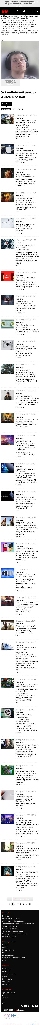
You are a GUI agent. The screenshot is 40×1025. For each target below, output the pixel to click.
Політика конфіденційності (13, 921)
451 (29, 904)
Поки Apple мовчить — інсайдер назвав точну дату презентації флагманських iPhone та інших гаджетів (27, 155)
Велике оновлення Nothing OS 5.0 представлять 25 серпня (25, 227)
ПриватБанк (7, 969)
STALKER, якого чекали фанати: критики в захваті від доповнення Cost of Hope (27, 422)
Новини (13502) (18, 109)
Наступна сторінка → (23, 899)
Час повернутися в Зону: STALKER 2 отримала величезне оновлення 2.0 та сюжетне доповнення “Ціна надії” (26, 203)
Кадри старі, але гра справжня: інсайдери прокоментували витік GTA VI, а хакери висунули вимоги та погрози (27, 528)
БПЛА (4, 953)
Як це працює (8, 955)
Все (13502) (6, 109)
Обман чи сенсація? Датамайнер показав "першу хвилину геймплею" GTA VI (26, 629)
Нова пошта (7, 979)
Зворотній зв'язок (9, 926)
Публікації (6, 103)
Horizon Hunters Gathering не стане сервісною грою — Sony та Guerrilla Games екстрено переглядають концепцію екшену (27, 447)
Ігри (4, 960)
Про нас (5, 916)
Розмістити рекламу (10, 929)
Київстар (6, 971)
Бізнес (4, 947)
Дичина (5, 995)
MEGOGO (6, 982)
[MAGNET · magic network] (11, 1016)
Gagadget (4, 10)
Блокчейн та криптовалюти (13, 958)
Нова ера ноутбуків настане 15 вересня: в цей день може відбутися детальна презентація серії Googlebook (26, 502)
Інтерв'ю (5, 945)
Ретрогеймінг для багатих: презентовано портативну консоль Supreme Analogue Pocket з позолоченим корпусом (27, 554)
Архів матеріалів (9, 936)
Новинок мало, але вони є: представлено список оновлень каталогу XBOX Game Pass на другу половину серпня (27, 776)
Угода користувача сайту (12, 931)
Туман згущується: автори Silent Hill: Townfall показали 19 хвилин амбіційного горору (26, 305)
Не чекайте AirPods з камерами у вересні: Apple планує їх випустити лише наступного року (26, 350)
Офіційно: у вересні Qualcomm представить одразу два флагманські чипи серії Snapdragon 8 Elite (27, 282)
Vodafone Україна (9, 974)
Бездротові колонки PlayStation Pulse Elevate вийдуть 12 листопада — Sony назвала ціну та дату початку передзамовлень (26, 581)
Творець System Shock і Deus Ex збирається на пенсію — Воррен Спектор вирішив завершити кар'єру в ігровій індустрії (27, 750)
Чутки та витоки (8, 993)
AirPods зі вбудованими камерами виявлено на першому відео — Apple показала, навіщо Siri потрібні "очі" (27, 852)
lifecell (4, 976)
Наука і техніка (8, 950)
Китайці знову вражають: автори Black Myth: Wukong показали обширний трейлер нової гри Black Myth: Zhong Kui (26, 375)
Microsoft (6, 984)
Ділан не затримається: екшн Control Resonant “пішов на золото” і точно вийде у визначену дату (27, 607)
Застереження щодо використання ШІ (18, 924)
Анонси (5, 998)
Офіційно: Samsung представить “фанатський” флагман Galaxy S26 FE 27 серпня (27, 328)
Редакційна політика (10, 919)
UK (3, 1003)
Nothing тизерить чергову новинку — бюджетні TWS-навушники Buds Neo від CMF (26, 801)
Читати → (20, 138)
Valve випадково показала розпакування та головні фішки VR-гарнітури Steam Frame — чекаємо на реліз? (27, 400)
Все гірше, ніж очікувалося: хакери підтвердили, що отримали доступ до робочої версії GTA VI (26, 178)
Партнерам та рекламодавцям (14, 934)
